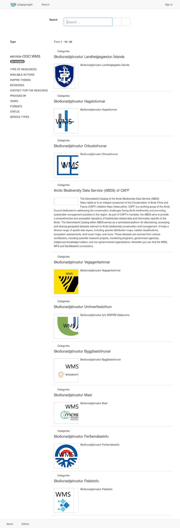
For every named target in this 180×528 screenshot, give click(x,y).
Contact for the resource (29, 90)
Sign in (168, 4)
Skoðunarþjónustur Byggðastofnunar (82, 351)
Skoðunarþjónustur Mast (73, 394)
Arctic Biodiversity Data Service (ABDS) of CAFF (91, 190)
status (14, 111)
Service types (19, 117)
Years (14, 101)
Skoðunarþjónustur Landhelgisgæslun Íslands (89, 56)
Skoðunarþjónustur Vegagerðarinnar (82, 261)
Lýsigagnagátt (24, 4)
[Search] (116, 22)
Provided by (18, 95)
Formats (16, 106)
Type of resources (23, 69)
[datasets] (71, 51)
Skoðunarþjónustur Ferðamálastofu (81, 436)
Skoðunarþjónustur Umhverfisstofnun (83, 306)
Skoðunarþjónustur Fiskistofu (76, 480)
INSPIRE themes (20, 80)
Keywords (17, 85)
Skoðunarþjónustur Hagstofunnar (79, 101)
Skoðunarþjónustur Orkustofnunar (80, 145)
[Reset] (126, 22)
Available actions (22, 74)
